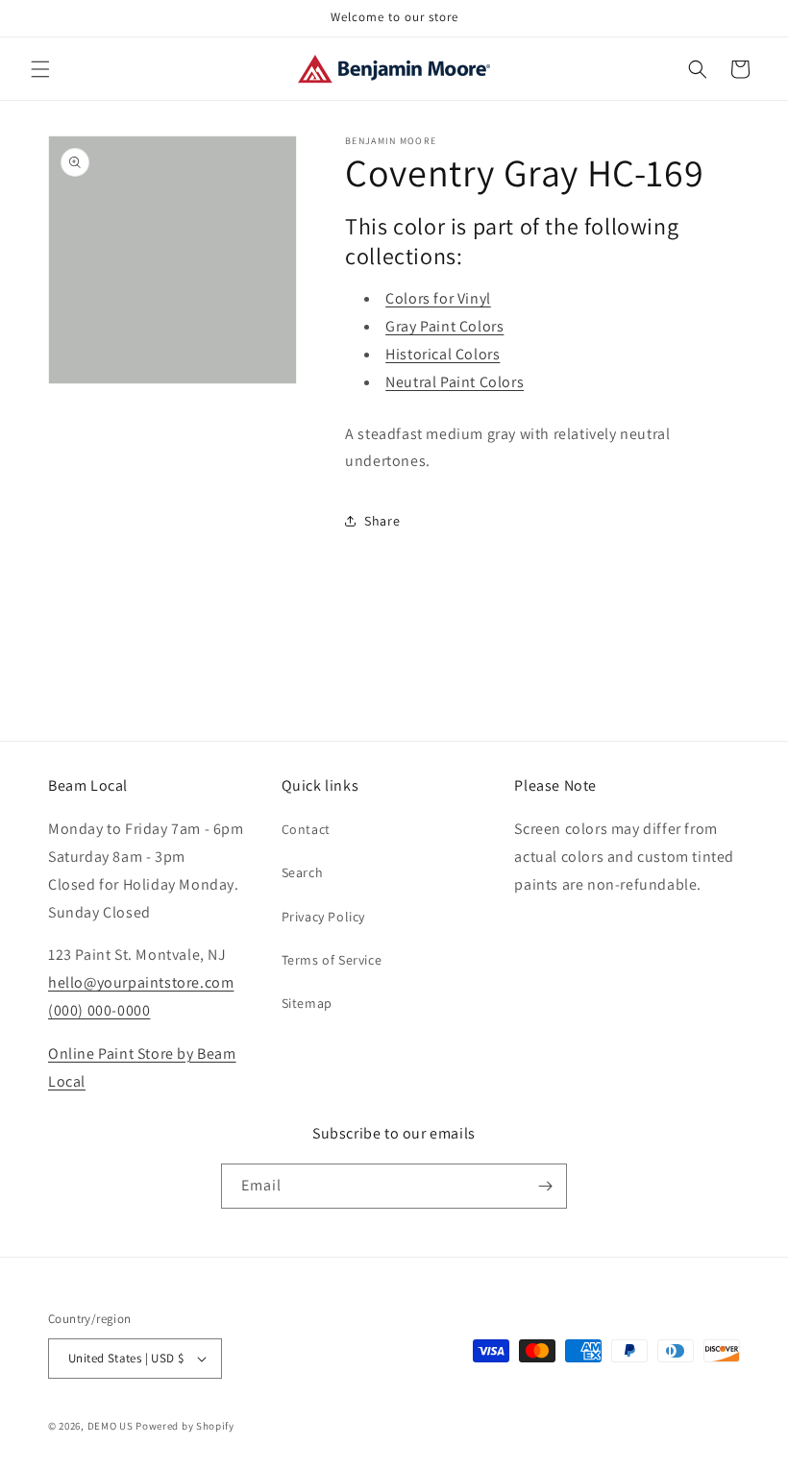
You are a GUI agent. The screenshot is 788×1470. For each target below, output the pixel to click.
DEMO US (110, 1426)
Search (303, 872)
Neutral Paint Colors (454, 382)
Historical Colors (442, 354)
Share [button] (382, 520)
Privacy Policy (323, 916)
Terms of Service (332, 959)
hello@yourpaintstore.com (141, 982)
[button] (40, 69)
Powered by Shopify (184, 1426)
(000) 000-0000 (99, 1010)
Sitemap (307, 1003)
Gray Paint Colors (444, 326)
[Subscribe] (545, 1186)
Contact (306, 829)
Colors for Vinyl (438, 298)
